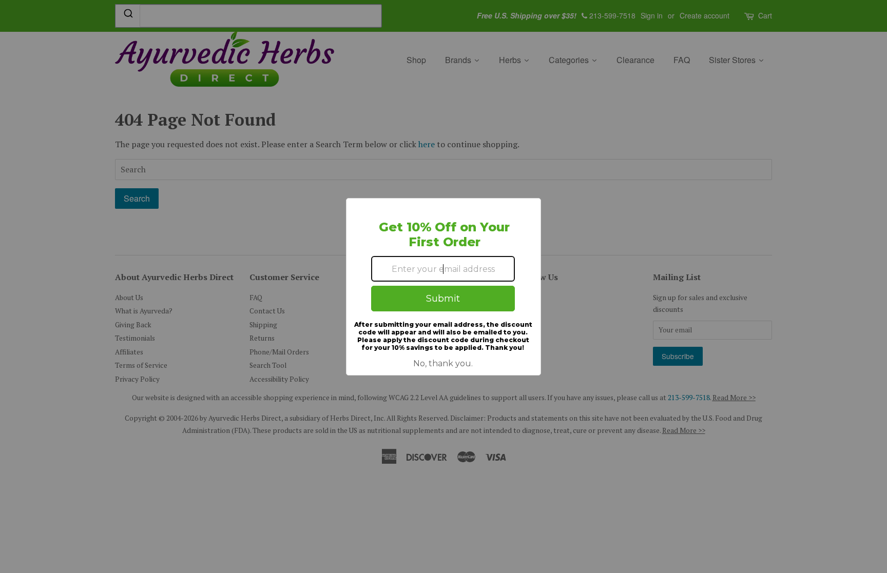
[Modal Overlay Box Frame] (443, 287)
